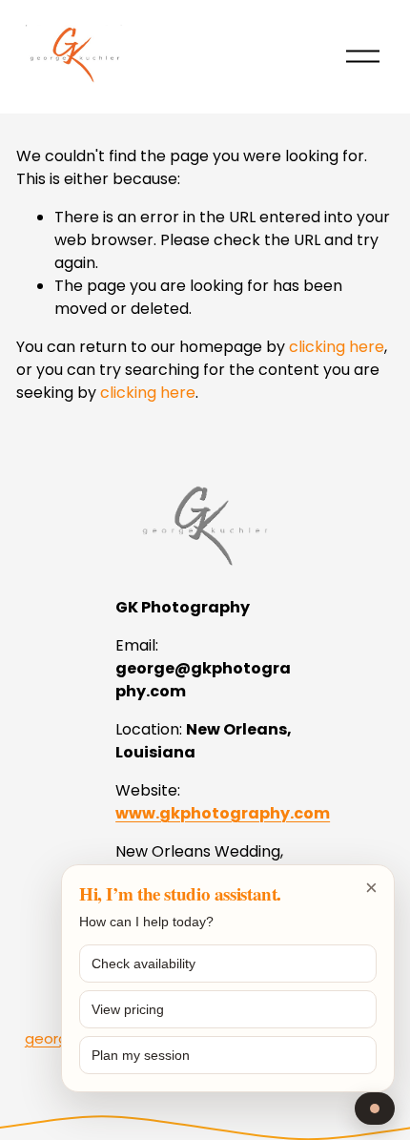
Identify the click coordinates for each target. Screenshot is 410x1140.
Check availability (143, 963)
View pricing (128, 1009)
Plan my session (141, 1055)
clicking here (336, 347)
